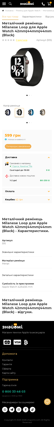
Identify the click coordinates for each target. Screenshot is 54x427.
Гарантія (7, 364)
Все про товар (10, 16)
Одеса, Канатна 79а (21, 166)
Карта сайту (9, 373)
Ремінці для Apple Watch (28, 10)
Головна (9, 10)
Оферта (6, 368)
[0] (49, 5)
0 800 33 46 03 (13, 391)
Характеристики (32, 16)
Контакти (7, 360)
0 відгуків (21, 40)
